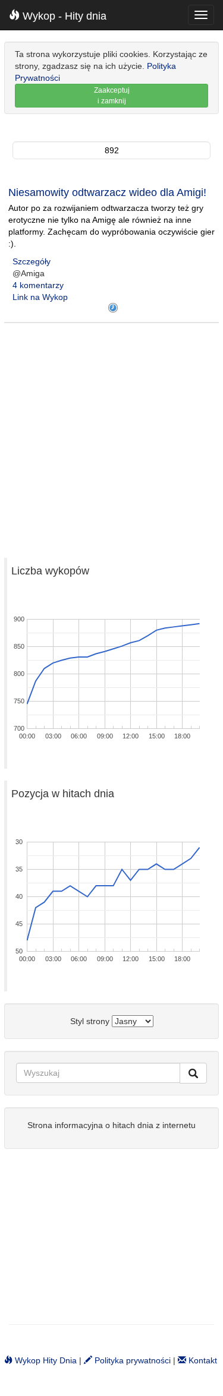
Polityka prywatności (131, 1360)
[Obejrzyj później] (113, 307)
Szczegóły (31, 261)
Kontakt (201, 1360)
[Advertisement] (111, 434)
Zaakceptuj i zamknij (112, 95)
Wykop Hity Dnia (44, 1360)
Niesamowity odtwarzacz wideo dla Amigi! (107, 192)
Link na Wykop (40, 297)
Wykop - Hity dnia (63, 16)
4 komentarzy (38, 285)
